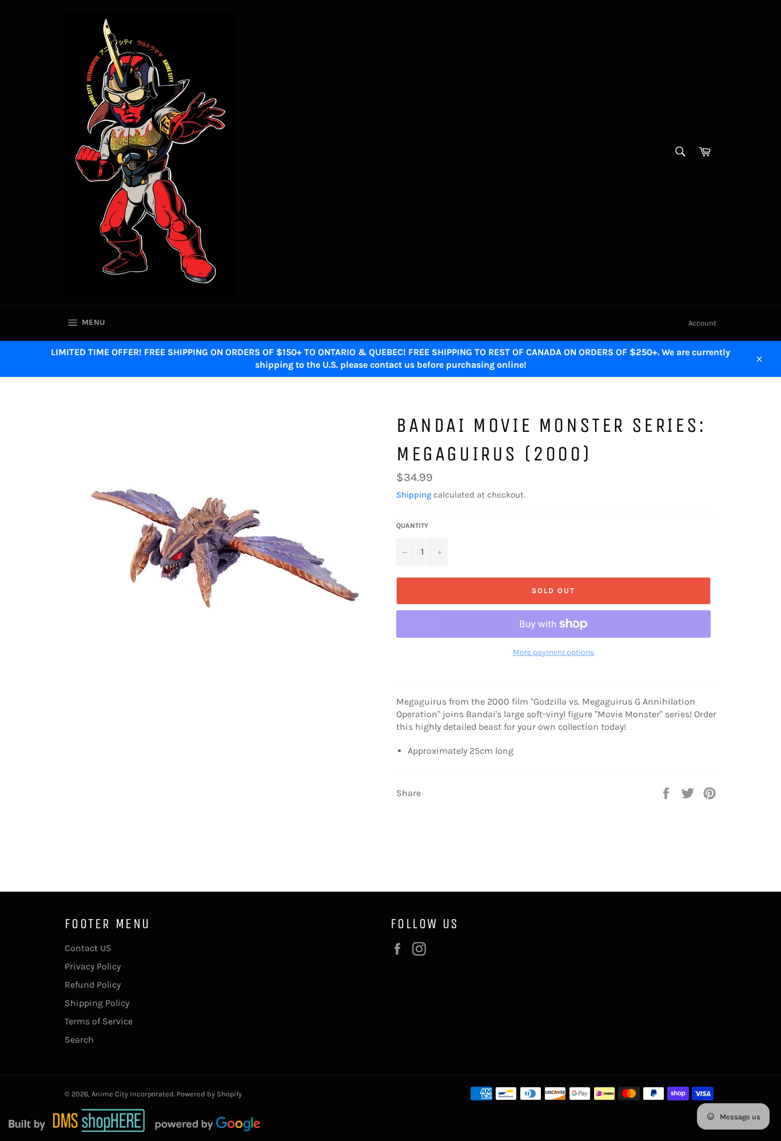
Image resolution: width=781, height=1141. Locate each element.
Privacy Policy (93, 966)
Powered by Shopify (209, 1094)
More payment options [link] (553, 652)
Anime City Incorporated (132, 1094)
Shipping (413, 495)
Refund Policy (93, 984)
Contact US (88, 948)
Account (702, 323)
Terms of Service (99, 1021)
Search (79, 1039)
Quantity (412, 526)
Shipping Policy (97, 1002)
